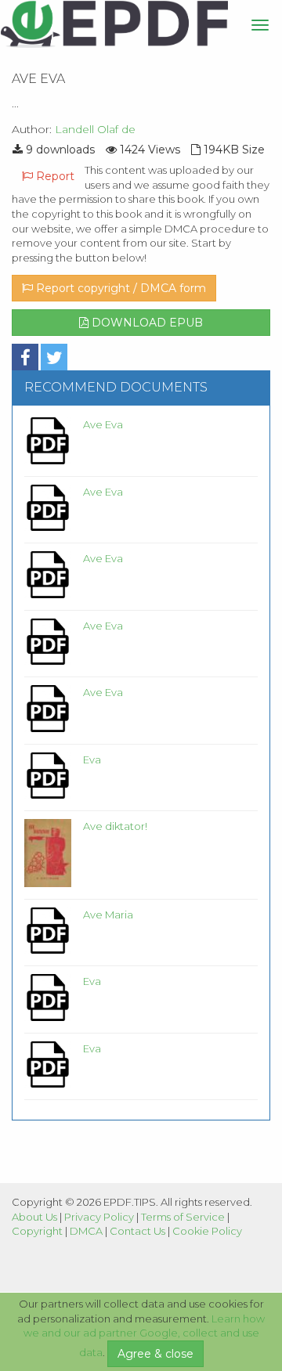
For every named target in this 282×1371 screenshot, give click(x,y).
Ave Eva (103, 424)
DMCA (86, 1231)
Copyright (37, 1231)
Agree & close (155, 1354)
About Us (34, 1216)
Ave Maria (108, 914)
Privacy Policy (99, 1216)
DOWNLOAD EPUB (146, 323)
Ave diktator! (115, 826)
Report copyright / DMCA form (119, 288)
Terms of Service (183, 1216)
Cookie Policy (207, 1231)
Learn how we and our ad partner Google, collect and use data (145, 1335)
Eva (92, 759)
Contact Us (137, 1231)
